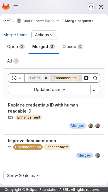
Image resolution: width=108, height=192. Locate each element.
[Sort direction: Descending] (95, 89)
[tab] (16, 46)
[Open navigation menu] (15, 7)
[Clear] (86, 78)
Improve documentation (32, 140)
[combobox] (49, 89)
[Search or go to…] (91, 6)
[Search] (95, 78)
